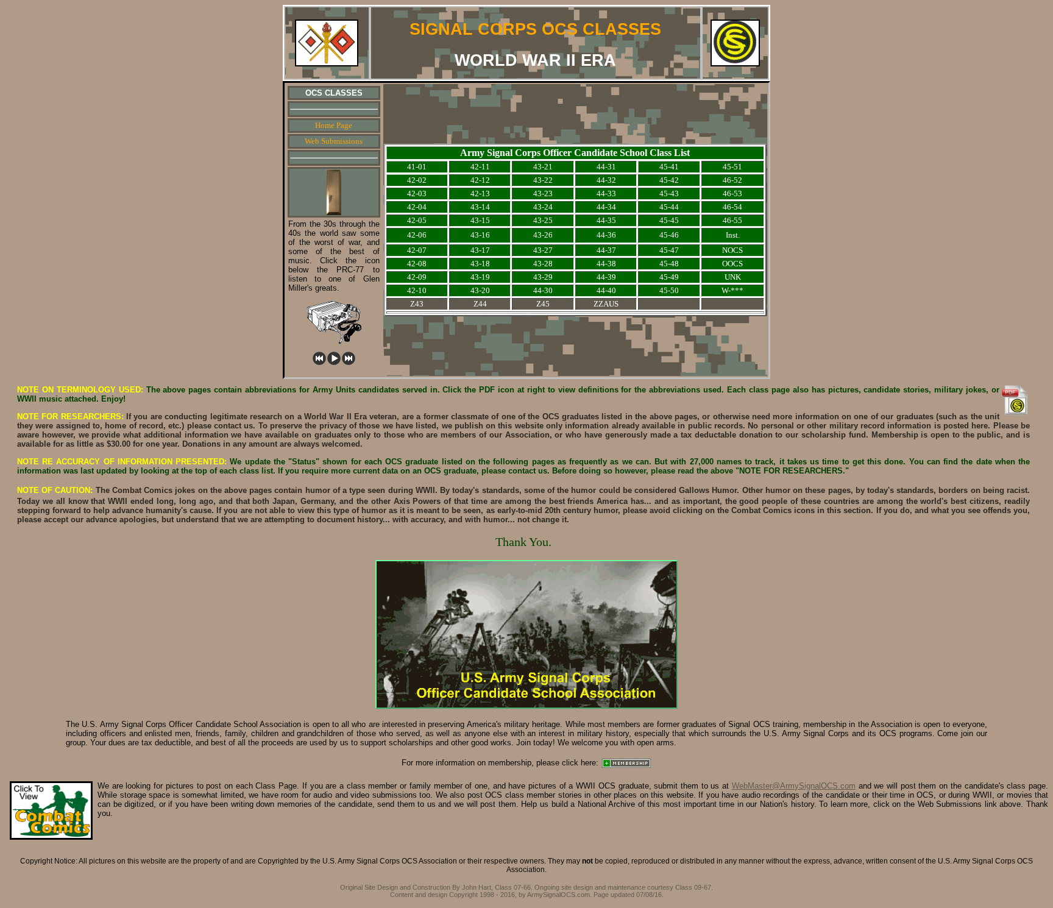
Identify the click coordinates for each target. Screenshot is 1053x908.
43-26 (543, 234)
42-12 (480, 180)
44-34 (606, 206)
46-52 (732, 180)
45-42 (669, 180)
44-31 (606, 166)
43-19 (480, 277)
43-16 (480, 234)
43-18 (480, 263)
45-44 (669, 206)
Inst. (733, 234)
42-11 (480, 166)
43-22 (543, 180)
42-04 (417, 206)
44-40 (606, 290)
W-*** (732, 290)
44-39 (606, 277)
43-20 (480, 290)
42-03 (417, 193)
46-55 (732, 220)
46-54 (732, 206)
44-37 (606, 250)
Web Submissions (334, 141)
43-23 (543, 193)
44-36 (606, 234)
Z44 (480, 303)
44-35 (606, 220)
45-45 (669, 220)
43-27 (543, 250)
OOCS (732, 263)
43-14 (480, 206)
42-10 (417, 290)
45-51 (732, 166)
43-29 (543, 277)
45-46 (669, 234)
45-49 (669, 277)
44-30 (543, 290)
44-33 (606, 193)
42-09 (417, 277)
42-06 (417, 234)
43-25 (543, 220)
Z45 (543, 303)
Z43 (417, 303)
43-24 (543, 206)
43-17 (480, 250)
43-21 (543, 166)
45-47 (669, 250)
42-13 (480, 193)
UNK (733, 277)
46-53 (732, 193)
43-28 (543, 263)
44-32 (606, 180)
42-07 (417, 250)
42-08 (417, 263)
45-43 (669, 193)
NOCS (732, 250)
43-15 (480, 220)
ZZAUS (606, 303)
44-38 (606, 263)
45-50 (669, 290)
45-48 (669, 263)
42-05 (417, 220)
